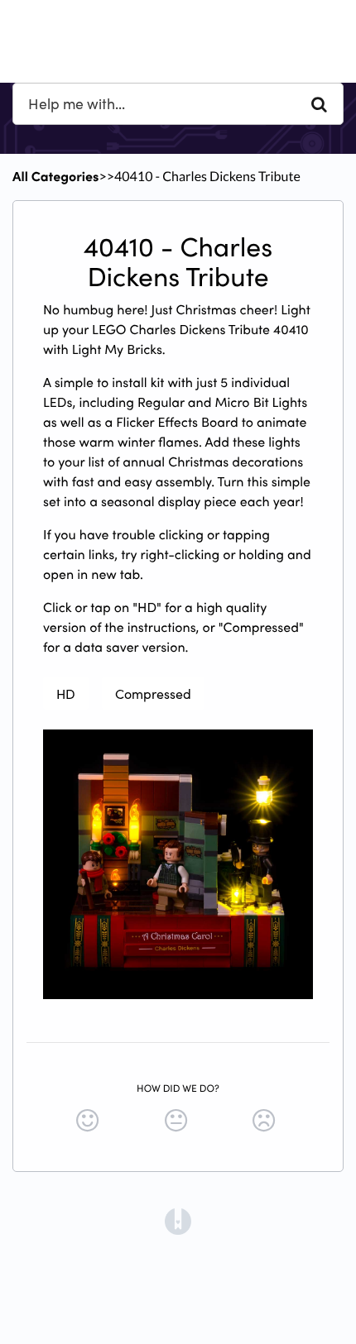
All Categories (55, 176)
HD (65, 693)
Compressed (153, 693)
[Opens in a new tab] (178, 1220)
